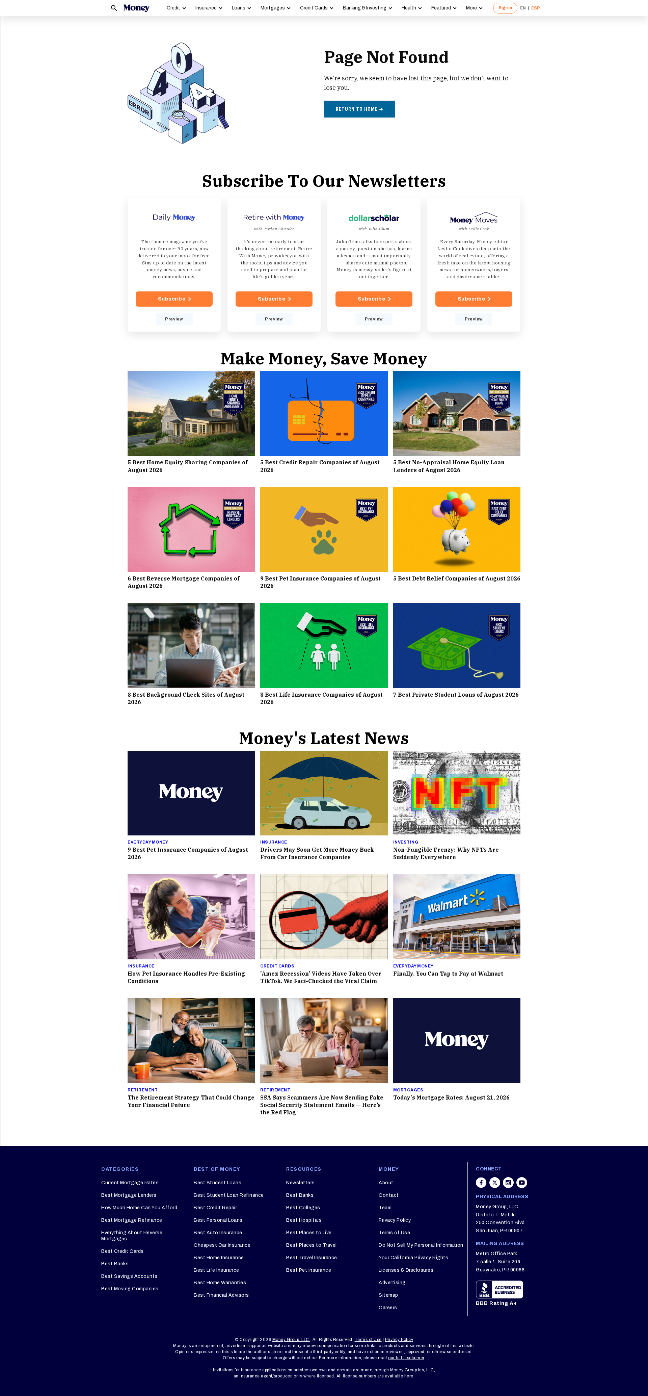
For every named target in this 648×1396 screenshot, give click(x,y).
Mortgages (273, 7)
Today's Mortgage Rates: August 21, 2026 (451, 1097)
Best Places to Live (309, 1232)
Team (385, 1207)
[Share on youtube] (521, 1182)
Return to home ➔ (359, 109)
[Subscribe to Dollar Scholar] (374, 265)
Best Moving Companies (130, 1288)
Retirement (143, 1090)
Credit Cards (314, 7)
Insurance (206, 7)
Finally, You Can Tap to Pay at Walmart (448, 973)
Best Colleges (303, 1207)
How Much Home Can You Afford (139, 1207)
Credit (173, 7)
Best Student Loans (217, 1182)
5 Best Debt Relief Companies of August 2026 (456, 578)
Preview (174, 319)
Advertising (392, 1282)
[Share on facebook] (481, 1182)
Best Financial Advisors (221, 1295)
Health (409, 7)
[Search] (114, 8)
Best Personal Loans (218, 1220)
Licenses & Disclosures (406, 1270)
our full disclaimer (406, 1357)
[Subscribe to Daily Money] (174, 265)
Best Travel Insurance (311, 1257)
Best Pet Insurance (308, 1270)
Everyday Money (148, 842)
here (408, 1376)
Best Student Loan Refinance (229, 1195)
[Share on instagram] (508, 1182)
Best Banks (115, 1263)
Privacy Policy (395, 1220)
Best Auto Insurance (218, 1232)
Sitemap (388, 1295)
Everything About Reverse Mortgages (131, 1235)
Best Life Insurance (216, 1270)
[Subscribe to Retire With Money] (274, 265)
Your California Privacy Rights (413, 1257)
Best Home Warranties (220, 1282)
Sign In (505, 7)
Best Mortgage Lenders (129, 1195)
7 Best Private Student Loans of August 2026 (456, 694)
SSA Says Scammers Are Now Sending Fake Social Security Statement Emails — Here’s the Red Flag (321, 1105)
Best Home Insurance (219, 1257)
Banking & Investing (364, 7)
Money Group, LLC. (291, 1339)
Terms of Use (394, 1232)
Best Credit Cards (122, 1251)
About (386, 1182)
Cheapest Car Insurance (222, 1245)
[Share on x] (494, 1182)
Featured (441, 7)
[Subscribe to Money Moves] (473, 265)
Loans (238, 7)
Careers (388, 1307)
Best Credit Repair (215, 1207)
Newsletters (300, 1182)
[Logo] (136, 8)
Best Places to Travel (311, 1245)
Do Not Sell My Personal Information (421, 1245)
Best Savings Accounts (129, 1276)
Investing (405, 842)
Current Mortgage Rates (130, 1182)
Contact (389, 1195)
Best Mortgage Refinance (131, 1220)
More (471, 7)
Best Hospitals (304, 1220)
